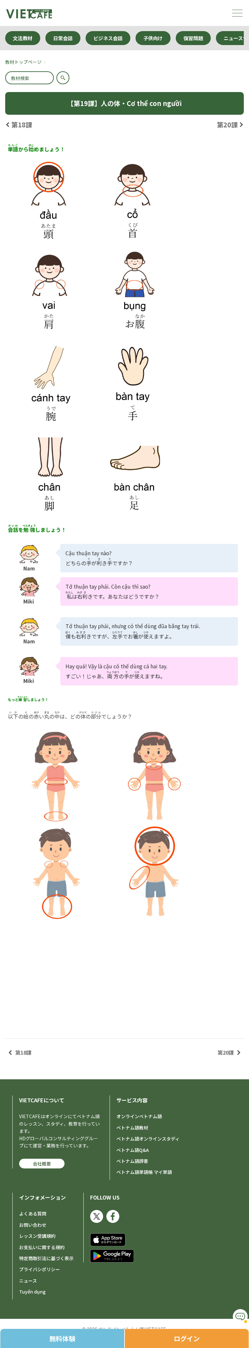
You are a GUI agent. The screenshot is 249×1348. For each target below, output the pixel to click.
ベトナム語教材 (132, 1127)
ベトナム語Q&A (132, 1150)
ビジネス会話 (108, 38)
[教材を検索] (62, 77)
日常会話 (63, 38)
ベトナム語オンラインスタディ (148, 1138)
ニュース (28, 1280)
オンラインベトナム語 (139, 1116)
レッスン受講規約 (37, 1236)
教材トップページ (23, 62)
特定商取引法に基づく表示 (46, 1258)
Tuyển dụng (32, 1291)
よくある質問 (32, 1213)
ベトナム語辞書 (132, 1161)
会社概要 (42, 1163)
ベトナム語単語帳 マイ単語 (144, 1172)
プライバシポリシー (39, 1269)
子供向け (153, 38)
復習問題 (193, 38)
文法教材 (22, 38)
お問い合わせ (32, 1225)
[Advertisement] (124, 974)
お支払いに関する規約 (42, 1247)
